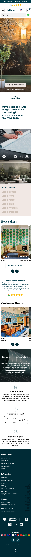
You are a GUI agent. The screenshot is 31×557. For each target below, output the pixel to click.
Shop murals (10, 207)
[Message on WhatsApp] (28, 15)
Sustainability (5, 458)
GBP (23, 10)
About (3, 469)
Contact (4, 491)
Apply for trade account (15, 373)
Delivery (4, 478)
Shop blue (8, 203)
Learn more (9, 123)
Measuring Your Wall (7, 463)
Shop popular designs (15, 265)
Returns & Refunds (7, 480)
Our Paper (4, 461)
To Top (15, 550)
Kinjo (3, 338)
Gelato (4, 261)
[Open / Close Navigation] (3, 10)
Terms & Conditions (7, 488)
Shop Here (24, 1)
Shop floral (8, 195)
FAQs (3, 483)
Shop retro (8, 199)
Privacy (3, 486)
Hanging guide (5, 466)
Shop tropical (10, 211)
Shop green (9, 191)
